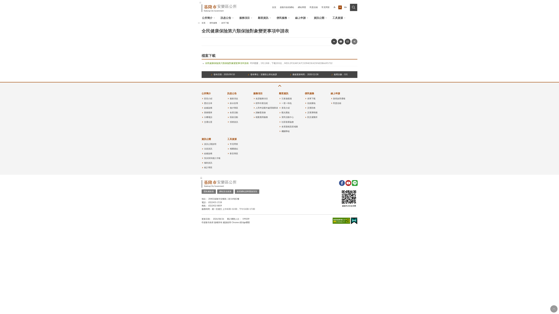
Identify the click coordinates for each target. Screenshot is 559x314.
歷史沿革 (208, 103)
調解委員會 (261, 113)
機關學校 (286, 131)
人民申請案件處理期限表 (267, 108)
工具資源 (337, 18)
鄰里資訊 (263, 18)
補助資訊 (208, 163)
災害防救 (311, 108)
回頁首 (554, 309)
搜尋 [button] (353, 7)
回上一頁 (334, 41)
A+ (345, 7)
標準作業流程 (262, 103)
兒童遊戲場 (287, 99)
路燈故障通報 (339, 99)
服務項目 (244, 18)
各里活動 (234, 113)
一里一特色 (287, 103)
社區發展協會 (288, 122)
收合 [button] (279, 86)
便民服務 (282, 18)
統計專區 (208, 168)
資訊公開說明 (210, 144)
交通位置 (208, 122)
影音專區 (234, 154)
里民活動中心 (288, 117)
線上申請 (300, 18)
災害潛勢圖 (312, 113)
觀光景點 (286, 113)
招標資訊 (234, 122)
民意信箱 (314, 7)
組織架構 (208, 108)
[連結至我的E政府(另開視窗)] (354, 221)
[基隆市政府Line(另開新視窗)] (354, 183)
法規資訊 (208, 149)
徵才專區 (234, 108)
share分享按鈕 (354, 41)
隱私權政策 (209, 192)
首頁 (274, 7)
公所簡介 (207, 18)
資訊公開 (319, 18)
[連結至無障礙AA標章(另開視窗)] (341, 221)
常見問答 (325, 7)
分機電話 (208, 117)
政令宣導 (234, 103)
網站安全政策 (225, 192)
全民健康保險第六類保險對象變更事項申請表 (227, 63)
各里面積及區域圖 (290, 127)
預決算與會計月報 (212, 158)
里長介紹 (286, 108)
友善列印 (341, 41)
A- (335, 7)
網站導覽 (302, 7)
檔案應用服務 (262, 117)
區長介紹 (208, 99)
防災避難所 (312, 117)
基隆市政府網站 (287, 7)
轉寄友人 (348, 41)
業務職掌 (208, 113)
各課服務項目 (262, 99)
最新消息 (234, 99)
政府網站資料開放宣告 (247, 192)
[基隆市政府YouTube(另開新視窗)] (348, 183)
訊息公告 (226, 18)
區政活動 (234, 117)
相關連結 (234, 149)
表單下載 (225, 23)
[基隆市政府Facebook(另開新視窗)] (342, 183)
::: (200, 2)
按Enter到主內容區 (347, 3)
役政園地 (311, 103)
